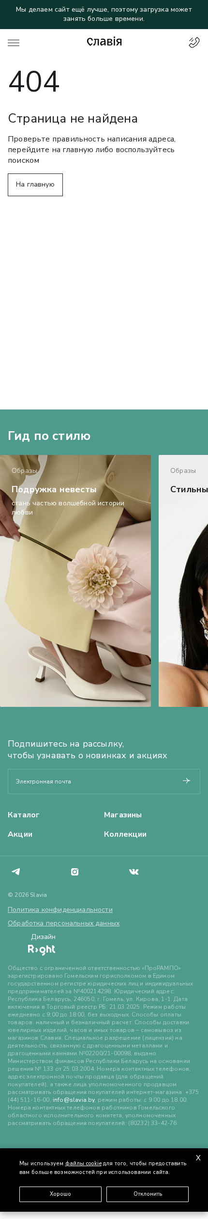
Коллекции (125, 834)
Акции (20, 834)
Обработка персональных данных (63, 923)
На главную (35, 184)
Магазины (123, 815)
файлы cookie (83, 1163)
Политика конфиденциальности (60, 909)
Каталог (24, 815)
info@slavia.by (74, 1100)
